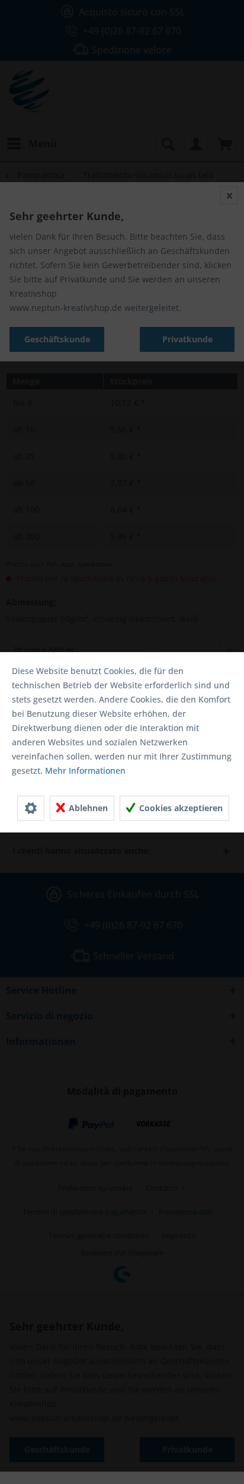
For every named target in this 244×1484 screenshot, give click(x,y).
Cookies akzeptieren (180, 808)
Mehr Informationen (85, 770)
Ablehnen (87, 808)
